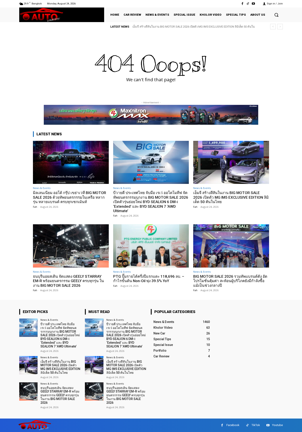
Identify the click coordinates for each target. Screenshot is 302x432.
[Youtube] (253, 3)
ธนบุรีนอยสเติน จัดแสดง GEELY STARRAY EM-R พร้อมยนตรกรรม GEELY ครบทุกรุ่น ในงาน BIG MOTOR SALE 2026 (68, 281)
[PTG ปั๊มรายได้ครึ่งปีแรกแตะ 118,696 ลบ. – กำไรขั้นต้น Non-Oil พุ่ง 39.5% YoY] (151, 245)
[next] (280, 26)
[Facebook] (242, 3)
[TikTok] (248, 3)
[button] (276, 14)
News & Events (41, 188)
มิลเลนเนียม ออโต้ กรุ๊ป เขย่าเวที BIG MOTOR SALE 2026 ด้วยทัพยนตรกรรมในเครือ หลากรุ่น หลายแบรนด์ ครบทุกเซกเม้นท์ (69, 197)
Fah (35, 206)
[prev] (273, 26)
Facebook (232, 425)
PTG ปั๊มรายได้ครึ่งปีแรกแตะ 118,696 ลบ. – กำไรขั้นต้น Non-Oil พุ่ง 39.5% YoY (148, 278)
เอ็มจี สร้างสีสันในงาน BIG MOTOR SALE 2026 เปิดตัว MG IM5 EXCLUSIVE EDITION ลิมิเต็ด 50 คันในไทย (231, 197)
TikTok (256, 425)
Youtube (277, 425)
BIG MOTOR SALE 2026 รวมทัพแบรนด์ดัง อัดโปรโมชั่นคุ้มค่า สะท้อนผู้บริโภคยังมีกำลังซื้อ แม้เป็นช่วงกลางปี (230, 281)
